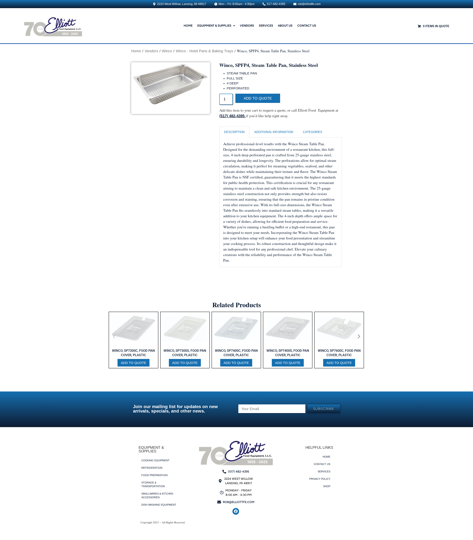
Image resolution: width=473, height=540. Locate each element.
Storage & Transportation (153, 484)
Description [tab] (234, 132)
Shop (326, 486)
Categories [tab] (312, 132)
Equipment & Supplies (214, 25)
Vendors (247, 25)
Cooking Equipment (155, 460)
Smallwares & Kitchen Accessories (157, 495)
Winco (167, 51)
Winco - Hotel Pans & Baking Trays (204, 51)
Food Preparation (154, 475)
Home (188, 25)
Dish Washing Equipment (158, 504)
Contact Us (306, 25)
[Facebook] (235, 511)
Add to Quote (258, 98)
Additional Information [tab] (273, 132)
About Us (285, 25)
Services (266, 25)
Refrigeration (151, 467)
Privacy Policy (319, 478)
